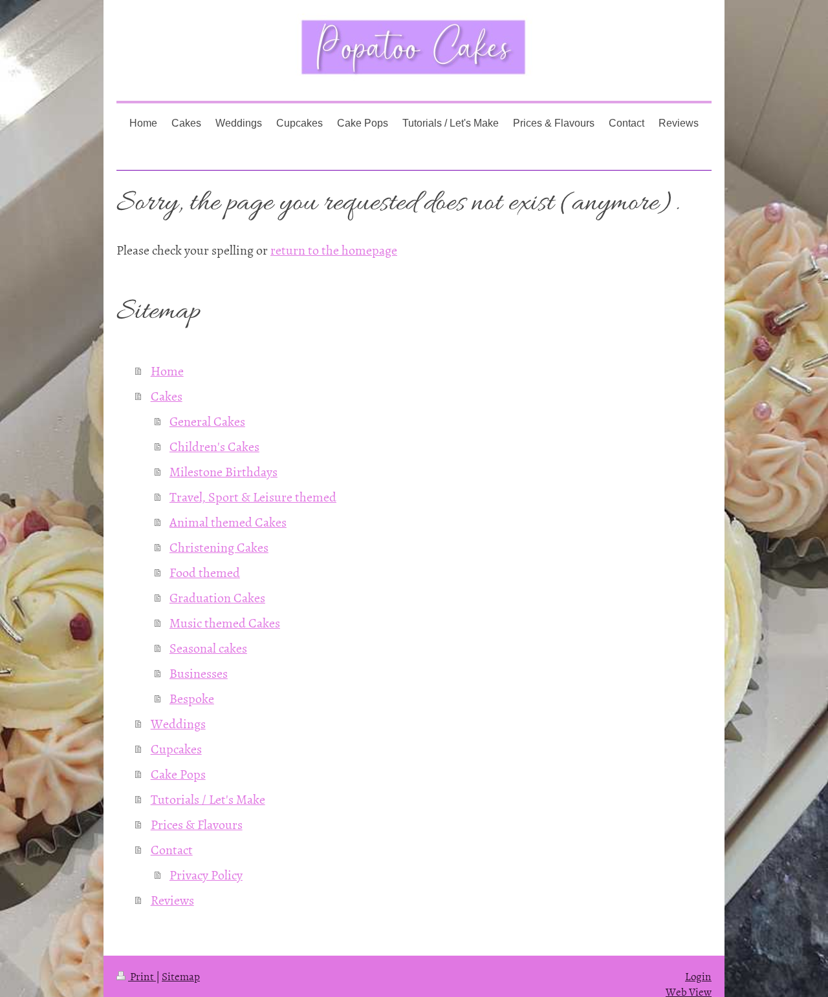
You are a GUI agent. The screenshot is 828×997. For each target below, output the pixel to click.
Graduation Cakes (217, 597)
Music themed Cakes (224, 622)
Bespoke (191, 698)
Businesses (198, 672)
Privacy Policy (206, 874)
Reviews (172, 899)
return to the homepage (333, 249)
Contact (172, 849)
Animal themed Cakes (228, 521)
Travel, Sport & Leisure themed (252, 496)
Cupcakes (176, 748)
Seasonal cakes (208, 647)
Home (167, 370)
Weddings (178, 723)
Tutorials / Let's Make (208, 798)
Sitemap (181, 975)
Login (698, 975)
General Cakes (207, 420)
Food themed (204, 572)
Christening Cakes (218, 546)
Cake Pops (178, 773)
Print (142, 975)
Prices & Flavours (197, 824)
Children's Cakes (214, 446)
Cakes (166, 395)
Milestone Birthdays (223, 471)
